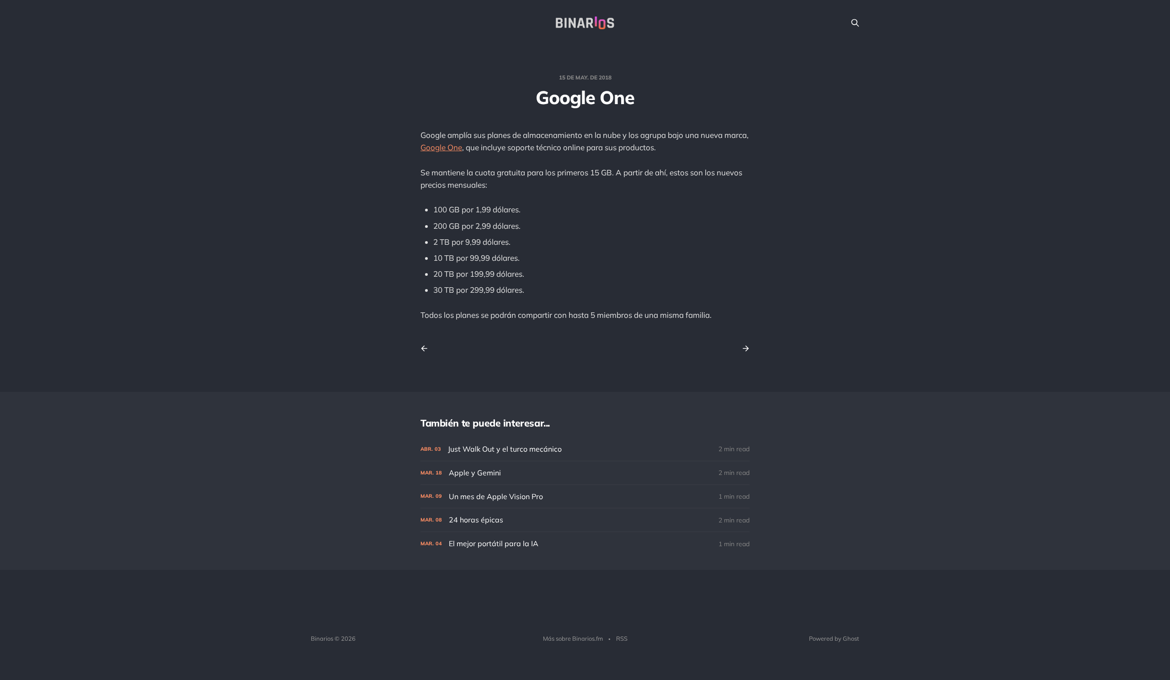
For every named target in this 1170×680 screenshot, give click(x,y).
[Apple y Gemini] (585, 473)
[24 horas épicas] (585, 520)
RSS (622, 638)
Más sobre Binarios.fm (573, 638)
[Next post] (743, 348)
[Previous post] (427, 348)
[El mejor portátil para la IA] (585, 543)
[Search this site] (855, 23)
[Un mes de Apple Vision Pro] (585, 496)
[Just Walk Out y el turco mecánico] (585, 449)
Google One (441, 147)
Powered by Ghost (834, 638)
